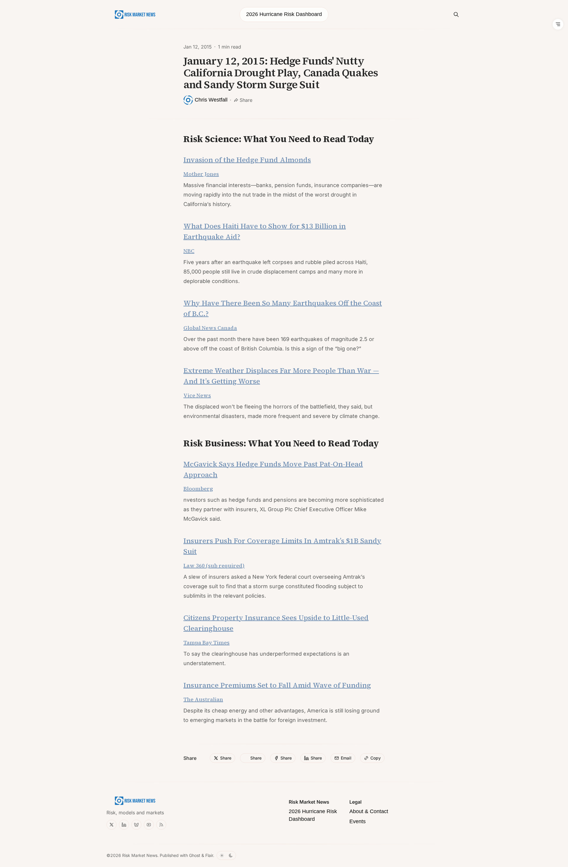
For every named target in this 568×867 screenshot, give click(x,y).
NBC (188, 251)
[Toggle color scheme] (226, 855)
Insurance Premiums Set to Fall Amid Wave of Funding (277, 685)
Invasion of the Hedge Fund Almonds (247, 160)
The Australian (203, 699)
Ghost (194, 855)
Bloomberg (198, 488)
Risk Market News (139, 855)
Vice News (197, 395)
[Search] (456, 14)
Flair (209, 855)
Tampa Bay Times (206, 642)
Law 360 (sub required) (214, 565)
